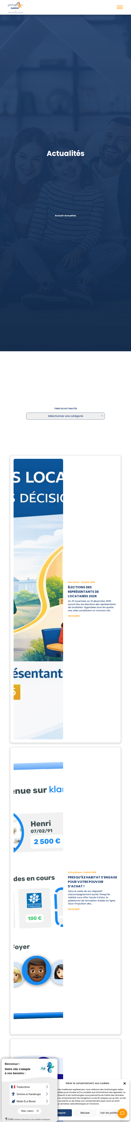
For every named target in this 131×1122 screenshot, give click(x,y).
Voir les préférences (112, 1113)
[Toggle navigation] (120, 7)
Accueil (59, 215)
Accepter (60, 1113)
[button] (124, 1083)
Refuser (85, 1113)
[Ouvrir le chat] (122, 1113)
